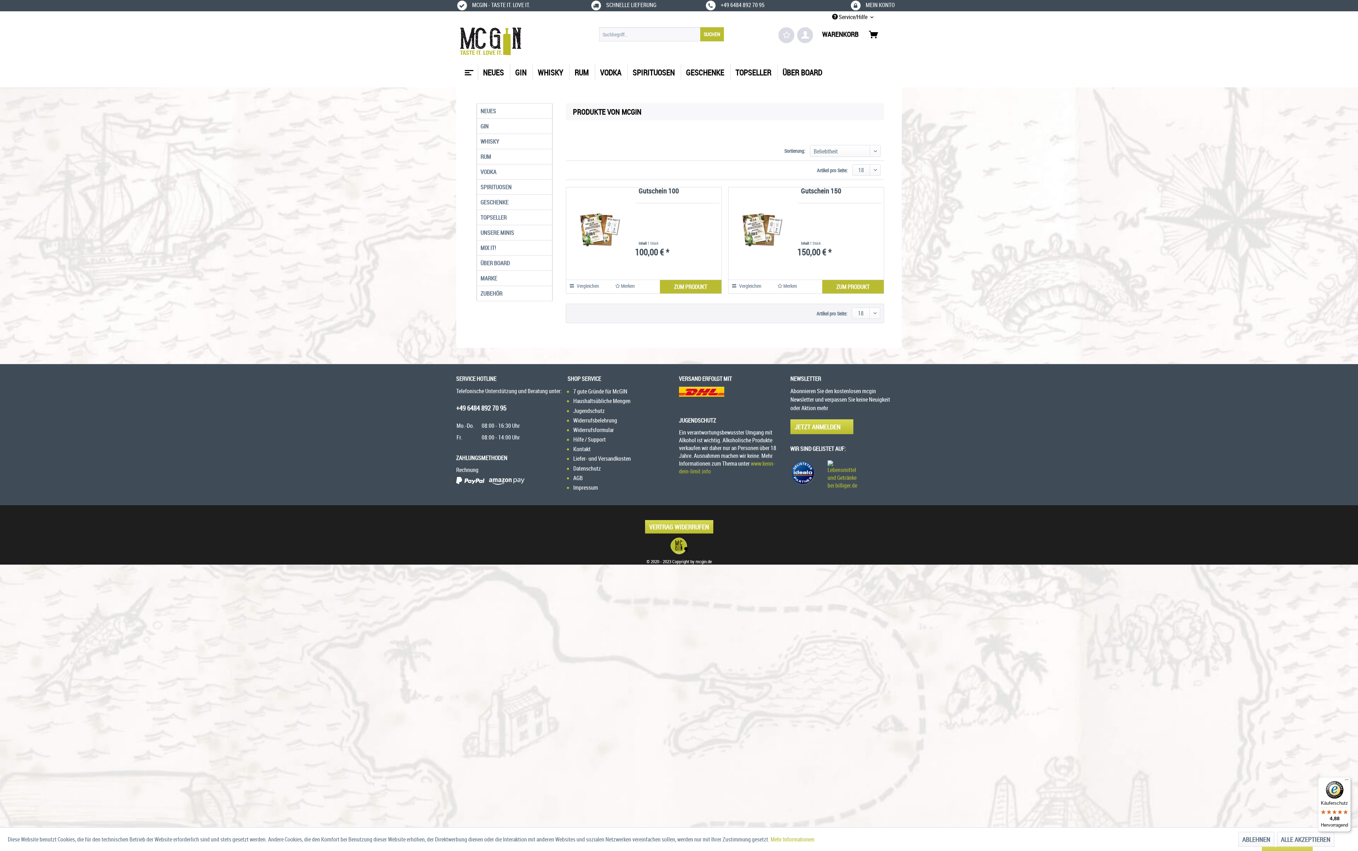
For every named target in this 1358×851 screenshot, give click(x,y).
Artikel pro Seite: (832, 170)
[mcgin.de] (679, 546)
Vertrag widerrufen (679, 527)
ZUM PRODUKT (690, 287)
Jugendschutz (589, 411)
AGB (578, 478)
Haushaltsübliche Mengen (602, 401)
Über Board (495, 263)
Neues (488, 111)
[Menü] (1346, 781)
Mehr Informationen (792, 839)
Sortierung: (794, 150)
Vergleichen (587, 285)
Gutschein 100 (659, 191)
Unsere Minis (497, 233)
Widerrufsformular (593, 430)
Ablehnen (1256, 839)
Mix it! (488, 248)
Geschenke (495, 202)
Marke (489, 278)
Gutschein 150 (821, 191)
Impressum (585, 487)
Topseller (494, 217)
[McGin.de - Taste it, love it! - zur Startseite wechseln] (491, 41)
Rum (486, 157)
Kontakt (582, 449)
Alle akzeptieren (1305, 839)
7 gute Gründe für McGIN (600, 391)
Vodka (489, 172)
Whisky (490, 141)
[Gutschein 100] (596, 229)
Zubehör (492, 293)
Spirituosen (496, 187)
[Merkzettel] (786, 35)
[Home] (468, 70)
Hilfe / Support (589, 439)
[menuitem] (661, 34)
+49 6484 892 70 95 (481, 408)
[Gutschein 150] (759, 229)
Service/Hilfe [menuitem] (853, 17)
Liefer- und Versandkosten (602, 458)
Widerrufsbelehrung (595, 420)
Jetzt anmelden (818, 426)
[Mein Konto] (805, 35)
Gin (485, 126)
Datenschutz (587, 468)
